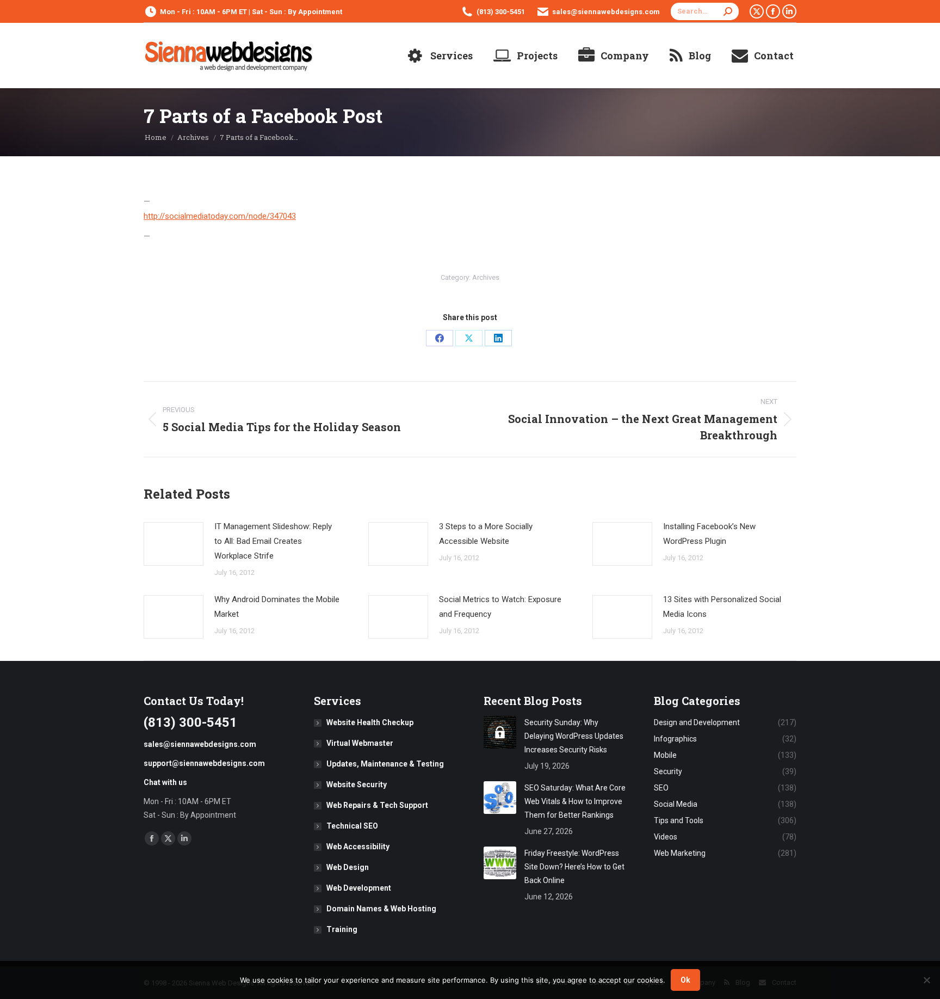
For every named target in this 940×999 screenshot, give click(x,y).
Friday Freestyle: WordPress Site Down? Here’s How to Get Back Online (574, 867)
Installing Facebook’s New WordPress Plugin (709, 534)
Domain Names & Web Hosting (381, 908)
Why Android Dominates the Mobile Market (276, 607)
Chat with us (165, 782)
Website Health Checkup (369, 722)
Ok (685, 980)
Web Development (358, 888)
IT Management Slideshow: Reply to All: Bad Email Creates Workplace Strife (273, 541)
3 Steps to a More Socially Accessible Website (486, 534)
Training (341, 929)
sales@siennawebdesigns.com (606, 12)
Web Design (347, 867)
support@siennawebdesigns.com (204, 763)
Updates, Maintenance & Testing (385, 763)
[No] (926, 980)
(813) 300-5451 (501, 12)
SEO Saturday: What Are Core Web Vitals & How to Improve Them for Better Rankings (575, 801)
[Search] (727, 11)
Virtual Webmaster (359, 743)
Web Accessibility (357, 846)
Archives (485, 277)
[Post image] (173, 544)
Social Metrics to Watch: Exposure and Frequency (500, 607)
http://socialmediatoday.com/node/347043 (220, 216)
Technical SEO (352, 826)
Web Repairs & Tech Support (377, 805)
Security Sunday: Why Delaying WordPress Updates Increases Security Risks (573, 736)
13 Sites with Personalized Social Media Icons (722, 607)
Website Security (356, 784)
